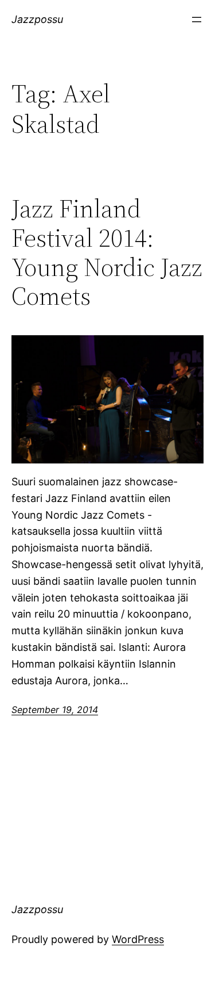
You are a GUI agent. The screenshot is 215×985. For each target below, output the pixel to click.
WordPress (138, 939)
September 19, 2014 (54, 709)
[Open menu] (197, 19)
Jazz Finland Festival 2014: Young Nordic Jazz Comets (106, 252)
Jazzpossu (37, 19)
